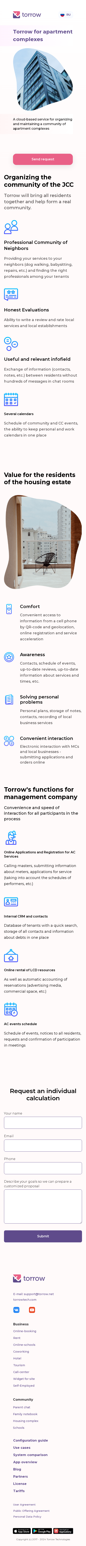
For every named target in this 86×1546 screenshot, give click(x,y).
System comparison (30, 1455)
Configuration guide (30, 1440)
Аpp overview (25, 1462)
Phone (9, 1159)
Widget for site (24, 1379)
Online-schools (24, 1345)
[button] (43, 159)
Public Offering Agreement (31, 1510)
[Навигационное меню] (73, 13)
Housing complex (25, 1421)
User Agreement (24, 1504)
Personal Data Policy (27, 1516)
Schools (18, 1428)
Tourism (19, 1365)
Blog (17, 1469)
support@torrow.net (39, 1294)
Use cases (21, 1448)
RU (68, 14)
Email (9, 1136)
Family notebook (25, 1414)
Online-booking (24, 1331)
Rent (16, 1338)
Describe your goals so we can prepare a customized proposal (38, 1184)
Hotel (17, 1358)
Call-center (21, 1372)
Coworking (21, 1351)
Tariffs (19, 1491)
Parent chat (21, 1407)
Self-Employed (23, 1385)
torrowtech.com (24, 1299)
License (20, 1484)
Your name (13, 1113)
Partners (20, 1476)
